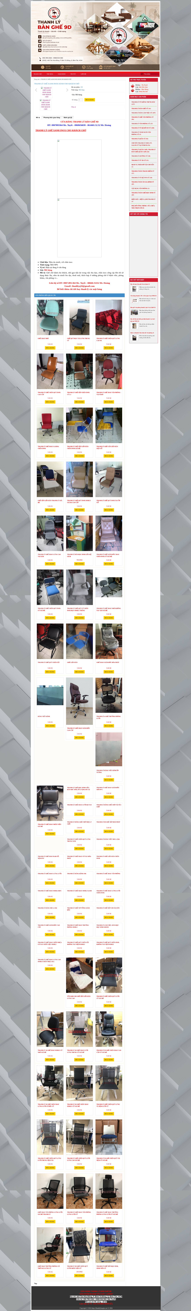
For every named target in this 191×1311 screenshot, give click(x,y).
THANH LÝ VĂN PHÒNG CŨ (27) (142, 123)
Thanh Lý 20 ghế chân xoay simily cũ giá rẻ (77, 1105)
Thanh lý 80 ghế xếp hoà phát (108, 822)
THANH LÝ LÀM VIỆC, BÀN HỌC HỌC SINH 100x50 (107, 925)
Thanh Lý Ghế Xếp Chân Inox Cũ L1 (78, 393)
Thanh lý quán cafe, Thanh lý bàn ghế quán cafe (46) (144, 150)
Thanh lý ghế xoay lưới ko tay (79, 805)
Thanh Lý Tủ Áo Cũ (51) (140, 160)
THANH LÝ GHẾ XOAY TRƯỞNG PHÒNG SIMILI (78, 925)
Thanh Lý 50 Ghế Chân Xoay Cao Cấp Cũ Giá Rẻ (108, 1051)
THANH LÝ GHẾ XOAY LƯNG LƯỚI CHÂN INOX (108, 891)
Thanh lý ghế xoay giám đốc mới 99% (107, 788)
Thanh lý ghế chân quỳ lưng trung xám (78, 839)
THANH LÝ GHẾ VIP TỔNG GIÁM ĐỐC (78, 908)
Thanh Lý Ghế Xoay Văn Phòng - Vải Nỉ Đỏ (108, 393)
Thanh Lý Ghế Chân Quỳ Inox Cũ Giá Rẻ (49, 609)
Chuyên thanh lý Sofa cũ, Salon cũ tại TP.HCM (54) (142, 144)
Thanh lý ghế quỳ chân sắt (49, 662)
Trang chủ (38, 74)
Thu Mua (50, 74)
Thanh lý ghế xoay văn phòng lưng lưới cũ (79, 1212)
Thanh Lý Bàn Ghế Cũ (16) (141, 108)
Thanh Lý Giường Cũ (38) (141, 156)
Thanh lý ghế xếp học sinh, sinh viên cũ (107, 1266)
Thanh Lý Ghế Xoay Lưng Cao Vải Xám (49, 555)
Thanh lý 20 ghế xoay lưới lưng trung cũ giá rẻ (77, 1051)
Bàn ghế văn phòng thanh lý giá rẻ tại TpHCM (142, 307)
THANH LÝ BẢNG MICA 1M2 (47, 908)
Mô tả (38, 117)
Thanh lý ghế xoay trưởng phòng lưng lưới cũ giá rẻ (107, 1212)
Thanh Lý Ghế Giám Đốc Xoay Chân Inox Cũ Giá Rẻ (107, 555)
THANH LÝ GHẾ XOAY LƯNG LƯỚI (49, 874)
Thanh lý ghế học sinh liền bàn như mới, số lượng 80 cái (78, 788)
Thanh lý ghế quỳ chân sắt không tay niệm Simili (78, 943)
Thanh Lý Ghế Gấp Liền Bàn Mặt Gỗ (107, 447)
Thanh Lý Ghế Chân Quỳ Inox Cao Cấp (49, 393)
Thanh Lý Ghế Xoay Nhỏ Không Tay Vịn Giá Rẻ (108, 609)
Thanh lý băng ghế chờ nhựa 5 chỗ (79, 822)
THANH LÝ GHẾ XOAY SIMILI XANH (79, 891)
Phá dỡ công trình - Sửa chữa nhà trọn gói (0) (143, 207)
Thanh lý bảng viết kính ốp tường (107, 771)
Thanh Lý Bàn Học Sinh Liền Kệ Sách (79, 555)
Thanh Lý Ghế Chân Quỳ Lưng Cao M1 (108, 339)
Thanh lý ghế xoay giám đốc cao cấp (78, 728)
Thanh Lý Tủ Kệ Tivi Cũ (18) (142, 177)
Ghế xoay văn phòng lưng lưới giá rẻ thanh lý (50, 1212)
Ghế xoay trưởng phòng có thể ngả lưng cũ (49, 1266)
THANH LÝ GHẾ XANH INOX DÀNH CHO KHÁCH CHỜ (56, 79)
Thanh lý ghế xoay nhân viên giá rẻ (49, 825)
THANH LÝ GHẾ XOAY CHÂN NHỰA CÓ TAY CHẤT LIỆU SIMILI (50, 943)
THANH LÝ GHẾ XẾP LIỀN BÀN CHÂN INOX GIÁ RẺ (77, 447)
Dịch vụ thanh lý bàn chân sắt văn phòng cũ (142, 333)
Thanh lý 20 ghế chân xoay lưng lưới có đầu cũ (48, 1105)
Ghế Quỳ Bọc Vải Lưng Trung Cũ (78, 339)
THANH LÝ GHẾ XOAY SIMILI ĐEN (49, 891)
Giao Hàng (62, 74)
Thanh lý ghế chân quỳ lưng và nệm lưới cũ (108, 1105)
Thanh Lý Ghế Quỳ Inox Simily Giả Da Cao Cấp (79, 501)
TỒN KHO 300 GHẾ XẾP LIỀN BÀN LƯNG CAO (78, 997)
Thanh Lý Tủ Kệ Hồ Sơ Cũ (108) (143, 128)
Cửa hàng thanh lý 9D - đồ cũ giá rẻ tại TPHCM (143, 296)
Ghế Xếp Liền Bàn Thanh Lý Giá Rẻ (50, 501)
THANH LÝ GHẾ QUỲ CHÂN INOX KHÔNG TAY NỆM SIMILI (107, 943)
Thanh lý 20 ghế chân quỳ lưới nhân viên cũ (77, 1266)
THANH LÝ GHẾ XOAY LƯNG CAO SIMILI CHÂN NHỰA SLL (49, 960)
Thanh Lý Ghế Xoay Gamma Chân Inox (48, 447)
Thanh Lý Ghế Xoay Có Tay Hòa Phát (79, 857)
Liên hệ (83, 74)
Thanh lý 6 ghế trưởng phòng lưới (108, 717)
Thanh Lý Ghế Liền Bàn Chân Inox (107, 857)
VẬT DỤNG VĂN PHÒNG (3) (140, 188)
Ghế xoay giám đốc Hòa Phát (107, 662)
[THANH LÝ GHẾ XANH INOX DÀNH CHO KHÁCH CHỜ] (47, 92)
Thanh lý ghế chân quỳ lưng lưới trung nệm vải (49, 1159)
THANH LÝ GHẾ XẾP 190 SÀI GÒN (107, 908)
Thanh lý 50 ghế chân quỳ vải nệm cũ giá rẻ (108, 1159)
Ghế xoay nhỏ (43, 338)
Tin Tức (73, 74)
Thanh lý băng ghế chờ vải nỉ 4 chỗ (108, 805)
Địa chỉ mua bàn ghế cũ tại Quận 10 (140, 284)
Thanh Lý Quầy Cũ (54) (140, 139)
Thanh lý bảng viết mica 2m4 (108, 839)
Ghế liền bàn (72, 662)
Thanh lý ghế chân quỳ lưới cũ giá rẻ (107, 997)
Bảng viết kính (44, 716)
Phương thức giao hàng (52, 117)
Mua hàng (50, 348)
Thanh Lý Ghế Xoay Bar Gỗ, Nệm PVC (48, 857)
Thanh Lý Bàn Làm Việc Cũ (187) (144, 113)
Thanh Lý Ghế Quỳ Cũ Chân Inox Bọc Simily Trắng (77, 609)
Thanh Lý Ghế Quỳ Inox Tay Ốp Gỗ (108, 501)
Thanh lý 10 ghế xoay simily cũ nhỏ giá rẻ (50, 1051)
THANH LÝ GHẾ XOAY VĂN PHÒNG (108, 874)
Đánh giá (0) (68, 117)
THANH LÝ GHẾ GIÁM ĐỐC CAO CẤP (49, 925)
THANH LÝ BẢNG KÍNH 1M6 (76, 874)
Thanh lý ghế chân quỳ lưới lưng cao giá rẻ (78, 1159)
